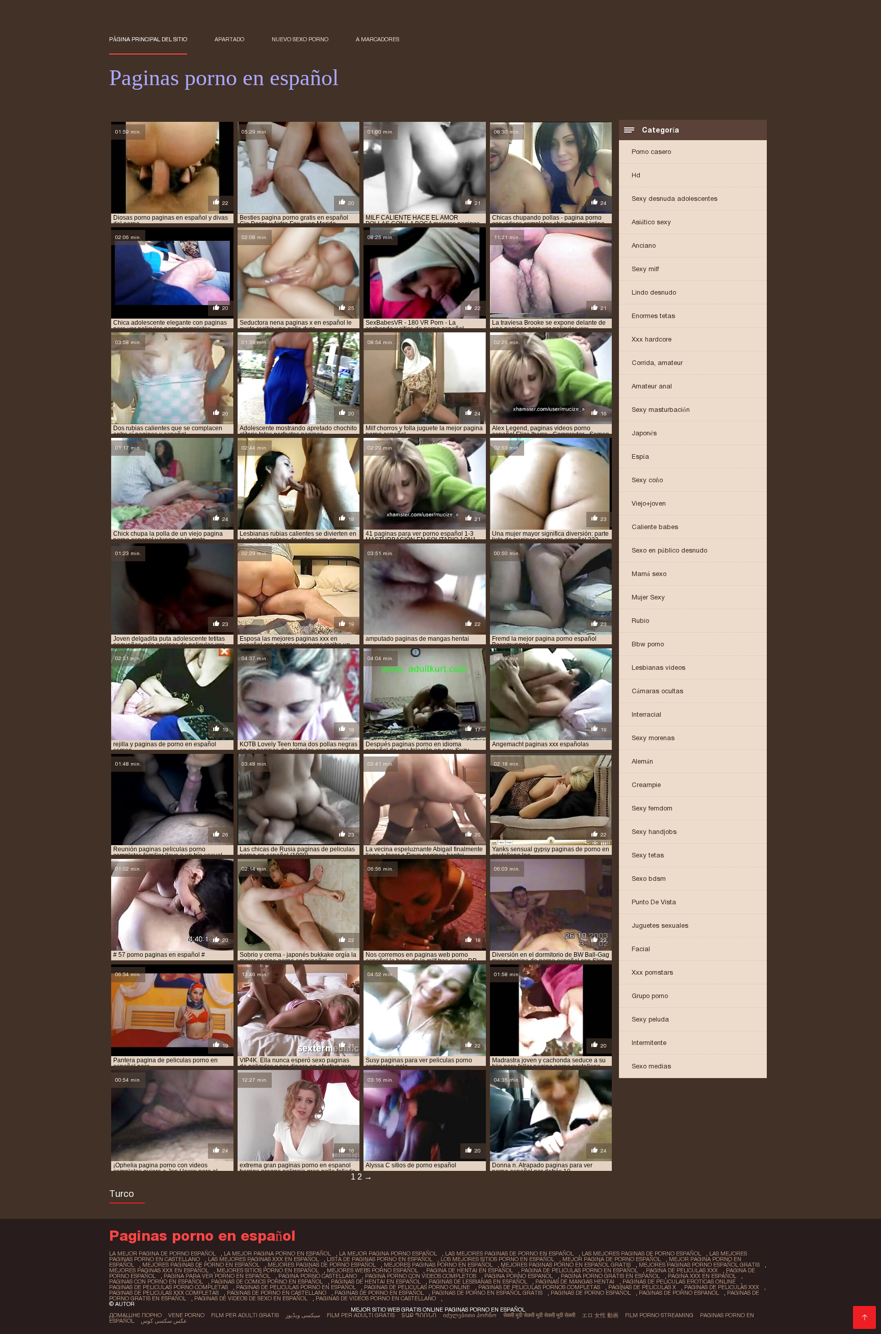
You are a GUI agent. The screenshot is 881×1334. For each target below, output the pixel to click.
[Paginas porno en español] (864, 1317)
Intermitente (649, 1043)
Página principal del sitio (148, 39)
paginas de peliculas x (642, 1287)
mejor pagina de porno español (611, 1259)
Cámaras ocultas (657, 691)
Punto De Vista (654, 902)
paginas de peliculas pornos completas (539, 1287)
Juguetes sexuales (660, 925)
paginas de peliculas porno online (417, 1287)
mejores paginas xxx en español (159, 1270)
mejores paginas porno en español (438, 1265)
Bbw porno (648, 644)
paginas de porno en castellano (276, 1293)
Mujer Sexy (648, 597)
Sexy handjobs (654, 831)
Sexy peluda (650, 1019)
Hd (636, 175)
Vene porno (186, 1315)
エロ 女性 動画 (600, 1315)
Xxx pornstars (652, 972)
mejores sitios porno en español (268, 1270)
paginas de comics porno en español (267, 1281)
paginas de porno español (591, 1293)
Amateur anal (652, 386)
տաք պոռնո (418, 1315)
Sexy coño (647, 480)
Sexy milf (645, 269)
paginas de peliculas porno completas (168, 1287)
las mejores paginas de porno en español (509, 1253)
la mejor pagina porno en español (277, 1253)
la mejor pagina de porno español (162, 1253)
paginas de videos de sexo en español (250, 1298)
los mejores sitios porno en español (497, 1259)
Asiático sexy (651, 222)
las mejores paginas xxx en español (263, 1259)
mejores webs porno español (372, 1270)
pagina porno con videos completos (420, 1276)
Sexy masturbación (661, 409)
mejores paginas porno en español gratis (566, 1265)
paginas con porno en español (156, 1281)
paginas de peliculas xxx (721, 1287)
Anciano (644, 245)
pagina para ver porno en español (217, 1276)
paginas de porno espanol (679, 1293)
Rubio (640, 620)
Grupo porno (650, 996)
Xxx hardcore (651, 339)
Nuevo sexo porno (300, 39)
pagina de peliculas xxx (682, 1270)
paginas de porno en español (379, 1293)
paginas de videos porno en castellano (376, 1298)
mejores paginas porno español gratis (699, 1265)
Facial (641, 949)
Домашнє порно (135, 1315)
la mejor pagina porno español (388, 1253)
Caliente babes (655, 527)
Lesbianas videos (658, 667)
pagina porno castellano (317, 1276)
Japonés (644, 433)
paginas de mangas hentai (574, 1281)
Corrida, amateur (657, 363)
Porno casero (651, 151)
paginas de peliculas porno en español (296, 1287)
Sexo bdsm (649, 878)
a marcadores (377, 39)
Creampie (646, 785)
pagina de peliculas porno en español (579, 1270)
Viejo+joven (649, 503)
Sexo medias (651, 1066)
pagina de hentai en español (469, 1270)
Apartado (229, 39)
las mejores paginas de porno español (641, 1253)
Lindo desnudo (654, 292)
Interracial (646, 714)
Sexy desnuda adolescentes (674, 198)
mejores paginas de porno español (322, 1265)
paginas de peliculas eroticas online (679, 1281)
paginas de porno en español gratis (487, 1293)
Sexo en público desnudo (669, 550)
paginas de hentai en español (376, 1281)
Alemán (642, 761)
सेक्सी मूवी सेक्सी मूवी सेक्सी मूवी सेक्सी (539, 1315)
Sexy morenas (653, 738)
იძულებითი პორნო (470, 1315)
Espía (640, 456)
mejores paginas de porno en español (201, 1265)
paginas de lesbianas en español (478, 1281)
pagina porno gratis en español (610, 1276)
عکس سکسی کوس (164, 1321)
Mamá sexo (649, 574)
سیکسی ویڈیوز (303, 1315)
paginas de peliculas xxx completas (164, 1293)
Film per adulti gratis (245, 1315)
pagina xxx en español (702, 1276)
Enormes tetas (653, 316)
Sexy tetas (648, 855)
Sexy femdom (652, 808)
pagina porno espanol (518, 1276)
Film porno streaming (659, 1315)
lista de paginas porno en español (379, 1259)
